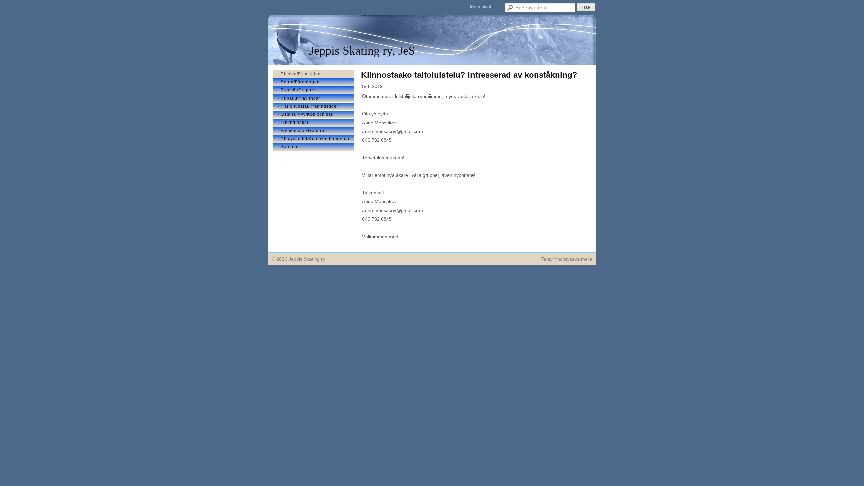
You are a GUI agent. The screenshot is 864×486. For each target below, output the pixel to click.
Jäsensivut (480, 6)
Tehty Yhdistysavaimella (566, 259)
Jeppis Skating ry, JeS (362, 50)
